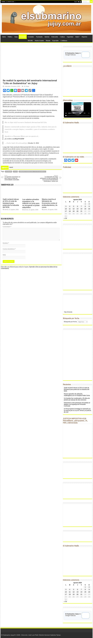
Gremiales (31, 37)
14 (81, 209)
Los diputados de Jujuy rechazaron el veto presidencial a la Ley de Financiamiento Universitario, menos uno (49, 178)
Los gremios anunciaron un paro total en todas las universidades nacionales (12, 177)
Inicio (4, 37)
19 (73, 211)
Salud (77, 37)
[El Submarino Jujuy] (46, 18)
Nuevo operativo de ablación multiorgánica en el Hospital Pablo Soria (77, 394)
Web (4, 255)
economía (8, 171)
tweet (11, 167)
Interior (47, 37)
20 (77, 211)
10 (66, 209)
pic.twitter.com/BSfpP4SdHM (14, 139)
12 (73, 209)
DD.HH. (30, 40)
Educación (54, 37)
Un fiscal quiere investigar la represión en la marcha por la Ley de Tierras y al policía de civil (77, 410)
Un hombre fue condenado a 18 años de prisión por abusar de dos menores (77, 399)
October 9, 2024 (33, 143)
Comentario (7, 226)
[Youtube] (80, 2)
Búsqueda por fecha (70, 321)
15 (85, 209)
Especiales (55, 40)
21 (81, 211)
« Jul (65, 218)
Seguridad (70, 37)
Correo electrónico (9, 249)
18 (70, 211)
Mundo (48, 40)
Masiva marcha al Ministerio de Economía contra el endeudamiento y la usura (49, 203)
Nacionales (39, 37)
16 (89, 209)
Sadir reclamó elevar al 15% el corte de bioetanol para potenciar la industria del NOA (11, 203)
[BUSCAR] (91, 1)
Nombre (6, 243)
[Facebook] (77, 2)
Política (10, 37)
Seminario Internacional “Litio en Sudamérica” (33, 171)
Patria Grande (39, 40)
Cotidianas (64, 40)
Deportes (84, 37)
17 (66, 211)
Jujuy (16, 37)
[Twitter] (78, 2)
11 (69, 209)
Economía (23, 37)
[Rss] (75, 2)
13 (77, 209)
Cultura (62, 37)
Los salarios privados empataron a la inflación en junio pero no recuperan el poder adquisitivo (31, 203)
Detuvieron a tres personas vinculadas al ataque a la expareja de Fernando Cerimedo (77, 404)
